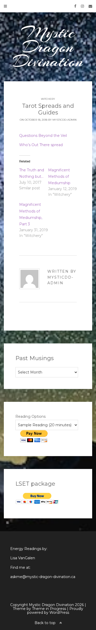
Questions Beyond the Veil (43, 135)
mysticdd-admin (64, 119)
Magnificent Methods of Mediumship (59, 176)
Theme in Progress (49, 608)
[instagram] (80, 6)
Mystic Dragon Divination (48, 47)
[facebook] (73, 6)
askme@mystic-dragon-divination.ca (42, 576)
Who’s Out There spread (41, 145)
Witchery (48, 99)
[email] (88, 6)
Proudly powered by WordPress (55, 610)
